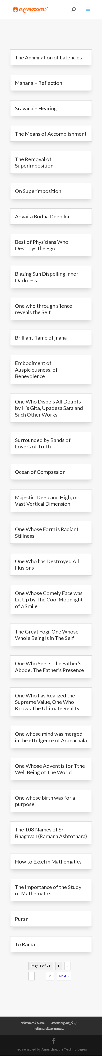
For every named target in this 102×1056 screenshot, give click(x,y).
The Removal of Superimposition (34, 162)
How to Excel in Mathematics (48, 861)
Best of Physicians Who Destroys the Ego (41, 245)
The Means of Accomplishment (51, 133)
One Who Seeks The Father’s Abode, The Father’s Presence (49, 666)
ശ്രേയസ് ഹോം (33, 1023)
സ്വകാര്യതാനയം (48, 1028)
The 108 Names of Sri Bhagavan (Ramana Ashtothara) (51, 832)
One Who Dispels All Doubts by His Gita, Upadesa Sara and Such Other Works (49, 408)
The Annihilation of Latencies (48, 57)
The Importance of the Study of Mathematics (48, 890)
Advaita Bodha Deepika (42, 216)
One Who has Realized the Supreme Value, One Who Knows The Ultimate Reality (47, 702)
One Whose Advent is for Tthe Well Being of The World (50, 769)
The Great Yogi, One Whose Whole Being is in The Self (47, 634)
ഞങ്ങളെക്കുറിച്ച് (63, 1023)
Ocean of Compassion (40, 472)
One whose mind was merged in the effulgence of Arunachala (51, 736)
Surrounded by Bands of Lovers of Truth (43, 443)
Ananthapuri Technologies (64, 1049)
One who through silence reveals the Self (43, 308)
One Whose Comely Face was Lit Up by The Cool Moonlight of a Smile (49, 599)
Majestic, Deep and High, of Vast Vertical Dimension (46, 500)
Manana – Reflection (38, 83)
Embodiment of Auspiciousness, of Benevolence (36, 369)
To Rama (25, 944)
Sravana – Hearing (36, 108)
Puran (21, 919)
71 (50, 976)
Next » (64, 976)
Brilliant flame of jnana (41, 337)
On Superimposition (38, 191)
